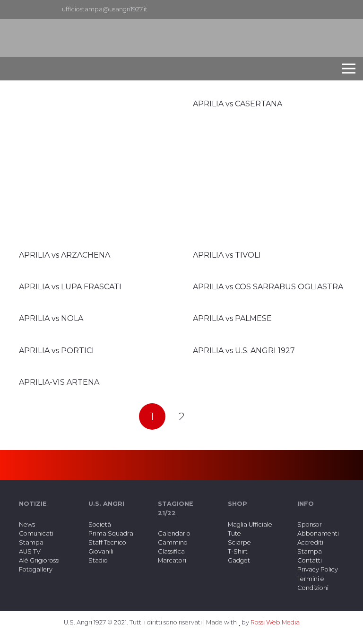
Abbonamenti (318, 533)
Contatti (309, 560)
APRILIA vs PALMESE (232, 318)
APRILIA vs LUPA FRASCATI (70, 286)
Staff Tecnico (107, 542)
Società (99, 524)
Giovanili (100, 551)
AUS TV (30, 551)
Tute (234, 533)
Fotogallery (35, 569)
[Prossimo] (211, 416)
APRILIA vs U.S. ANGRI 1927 (244, 350)
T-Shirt (238, 551)
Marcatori (172, 560)
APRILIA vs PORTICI (56, 350)
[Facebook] (332, 9)
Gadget (239, 560)
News (27, 524)
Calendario (174, 533)
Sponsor (309, 524)
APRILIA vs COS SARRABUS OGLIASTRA (268, 286)
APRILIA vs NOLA (51, 318)
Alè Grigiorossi (39, 560)
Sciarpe (239, 542)
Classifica (171, 551)
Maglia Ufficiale (250, 524)
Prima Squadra (110, 533)
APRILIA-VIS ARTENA (59, 382)
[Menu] (349, 68)
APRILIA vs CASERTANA (237, 103)
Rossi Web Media (275, 622)
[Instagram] (347, 9)
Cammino (173, 542)
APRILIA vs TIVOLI (227, 255)
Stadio (98, 560)
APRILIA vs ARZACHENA (64, 255)
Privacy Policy (317, 569)
